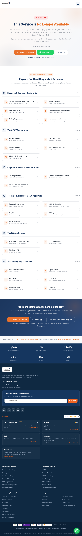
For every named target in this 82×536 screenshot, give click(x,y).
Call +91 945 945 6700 (26, 52)
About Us (45, 497)
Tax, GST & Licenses (48, 466)
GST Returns (46, 470)
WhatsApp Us (46, 52)
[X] (22, 410)
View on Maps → (33, 427)
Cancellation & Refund (44, 528)
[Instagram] (9, 410)
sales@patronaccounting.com (11, 385)
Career (44, 500)
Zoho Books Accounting (9, 497)
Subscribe (72, 401)
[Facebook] (13, 410)
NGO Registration (7, 482)
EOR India (5, 503)
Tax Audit (5, 508)
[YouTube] (18, 410)
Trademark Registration (49, 488)
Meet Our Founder (67, 497)
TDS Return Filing (47, 476)
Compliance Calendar (68, 506)
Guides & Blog (66, 503)
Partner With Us (47, 503)
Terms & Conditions (31, 528)
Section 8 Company (8, 479)
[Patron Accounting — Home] (6, 3)
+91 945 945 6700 (9, 382)
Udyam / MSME (46, 485)
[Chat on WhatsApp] (77, 531)
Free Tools (45, 506)
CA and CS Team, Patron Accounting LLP (27, 339)
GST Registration (7, 488)
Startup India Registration (10, 485)
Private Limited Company (9, 470)
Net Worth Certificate (8, 514)
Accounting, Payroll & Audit (10, 493)
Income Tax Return (48, 473)
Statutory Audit (7, 506)
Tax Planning (46, 479)
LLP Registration (7, 473)
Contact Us (55, 528)
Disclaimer (63, 528)
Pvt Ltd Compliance (8, 517)
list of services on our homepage (68, 339)
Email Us (62, 52)
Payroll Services (7, 500)
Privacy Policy (20, 528)
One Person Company (8, 476)
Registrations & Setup (9, 466)
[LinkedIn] (4, 410)
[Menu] (78, 4)
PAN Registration (47, 482)
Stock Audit (5, 511)
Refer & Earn (66, 500)
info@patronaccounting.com (62, 319)
